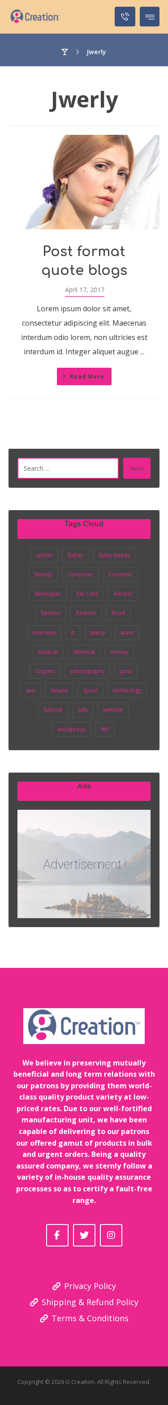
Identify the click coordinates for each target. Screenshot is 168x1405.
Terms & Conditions (90, 1318)
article (44, 555)
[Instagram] (111, 1235)
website (113, 709)
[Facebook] (57, 1235)
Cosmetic (120, 574)
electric (123, 593)
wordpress (71, 729)
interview (44, 632)
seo (30, 690)
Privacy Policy (90, 1285)
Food (118, 613)
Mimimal (84, 652)
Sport (90, 690)
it (72, 632)
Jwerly (97, 632)
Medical (48, 652)
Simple (59, 690)
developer (47, 593)
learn (127, 632)
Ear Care (87, 593)
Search (137, 468)
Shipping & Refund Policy (90, 1302)
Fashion (86, 613)
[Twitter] (84, 1235)
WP (105, 729)
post (126, 671)
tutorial (53, 709)
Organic (45, 671)
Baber (75, 555)
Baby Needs (114, 555)
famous (50, 613)
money (119, 652)
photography (87, 671)
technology (127, 690)
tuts (82, 709)
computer (80, 574)
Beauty (43, 574)
